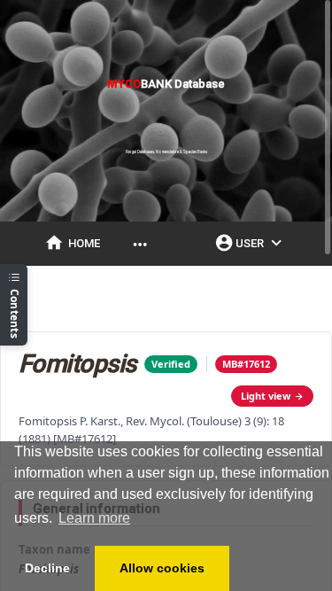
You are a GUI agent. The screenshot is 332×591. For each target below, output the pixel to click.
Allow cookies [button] (162, 568)
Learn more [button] (94, 517)
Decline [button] (47, 568)
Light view (265, 395)
